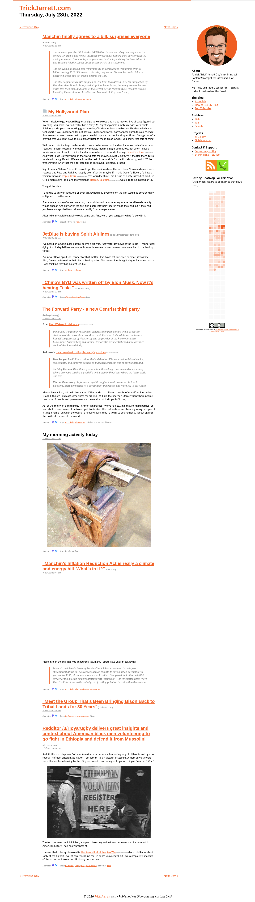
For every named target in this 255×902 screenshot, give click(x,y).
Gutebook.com (203, 140)
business (77, 270)
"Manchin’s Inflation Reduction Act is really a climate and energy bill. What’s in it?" (98, 566)
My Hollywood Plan (68, 111)
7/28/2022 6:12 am (51, 238)
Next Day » (171, 27)
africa (81, 866)
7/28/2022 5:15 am (51, 46)
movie (79, 222)
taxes (88, 99)
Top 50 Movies (203, 108)
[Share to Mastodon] (52, 99)
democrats (80, 99)
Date (197, 119)
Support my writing (205, 151)
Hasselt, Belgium (99, 180)
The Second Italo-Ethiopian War (98, 852)
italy (109, 866)
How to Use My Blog (206, 105)
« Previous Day (29, 27)
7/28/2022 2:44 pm (51, 573)
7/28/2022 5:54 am (51, 116)
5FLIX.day (200, 137)
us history (69, 866)
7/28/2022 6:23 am (51, 292)
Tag (197, 122)
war (76, 866)
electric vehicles (78, 297)
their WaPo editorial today (64, 324)
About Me (200, 101)
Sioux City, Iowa (135, 152)
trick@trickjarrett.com (207, 155)
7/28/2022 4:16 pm (51, 748)
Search (199, 126)
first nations (70, 716)
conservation (83, 716)
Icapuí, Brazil (69, 176)
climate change (82, 689)
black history (91, 866)
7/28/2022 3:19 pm (51, 711)
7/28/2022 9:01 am (51, 438)
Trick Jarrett (102, 896)
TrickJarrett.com (45, 8)
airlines (68, 270)
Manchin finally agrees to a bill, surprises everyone (96, 36)
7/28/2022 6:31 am (51, 318)
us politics (69, 99)
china (67, 297)
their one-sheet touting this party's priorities (81, 352)
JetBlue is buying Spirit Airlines (75, 234)
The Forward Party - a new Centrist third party (91, 309)
